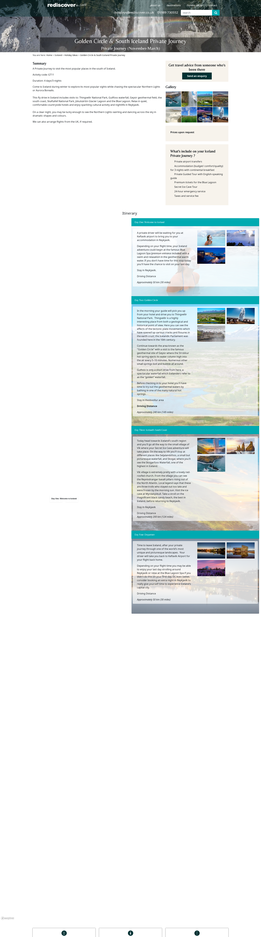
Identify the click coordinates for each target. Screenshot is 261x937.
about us (155, 5)
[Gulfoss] (173, 115)
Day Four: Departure (145, 534)
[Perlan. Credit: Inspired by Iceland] (205, 115)
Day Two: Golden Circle (146, 300)
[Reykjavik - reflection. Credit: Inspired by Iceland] (212, 551)
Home (49, 55)
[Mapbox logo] (7, 918)
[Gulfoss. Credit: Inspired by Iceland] (212, 334)
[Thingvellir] (205, 99)
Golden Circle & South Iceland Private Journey (102, 55)
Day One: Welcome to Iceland (149, 222)
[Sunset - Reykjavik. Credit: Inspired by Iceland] (212, 569)
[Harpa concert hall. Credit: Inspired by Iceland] (241, 551)
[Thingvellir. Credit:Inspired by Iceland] (220, 99)
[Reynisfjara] (241, 446)
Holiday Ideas (71, 55)
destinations (174, 5)
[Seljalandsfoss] (189, 99)
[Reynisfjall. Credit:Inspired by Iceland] (173, 99)
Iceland (58, 55)
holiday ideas (194, 5)
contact (212, 5)
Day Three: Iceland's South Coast (151, 430)
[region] (64, 503)
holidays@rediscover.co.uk (134, 12)
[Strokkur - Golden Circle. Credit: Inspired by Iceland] (189, 115)
